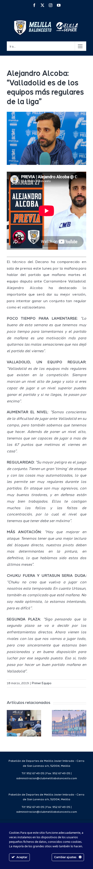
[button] (10, 723)
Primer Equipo (41, 683)
